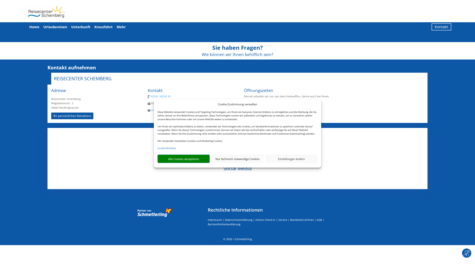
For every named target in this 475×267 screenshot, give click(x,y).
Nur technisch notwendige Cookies (237, 159)
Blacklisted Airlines (302, 220)
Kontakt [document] (155, 90)
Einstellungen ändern (291, 159)
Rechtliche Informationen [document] (235, 210)
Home (34, 27)
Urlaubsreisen (55, 27)
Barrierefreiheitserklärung (224, 224)
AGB (319, 220)
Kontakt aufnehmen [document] (72, 68)
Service (282, 220)
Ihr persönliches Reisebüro (72, 116)
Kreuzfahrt (103, 27)
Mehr (121, 27)
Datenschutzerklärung (239, 220)
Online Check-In (265, 220)
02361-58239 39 (161, 96)
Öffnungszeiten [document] (258, 90)
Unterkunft (80, 27)
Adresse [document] (58, 90)
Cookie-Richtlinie (167, 148)
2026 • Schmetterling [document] (238, 239)
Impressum (215, 220)
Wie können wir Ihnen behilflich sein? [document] (237, 54)
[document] (237, 48)
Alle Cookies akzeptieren (183, 159)
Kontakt (441, 26)
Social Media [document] (237, 169)
